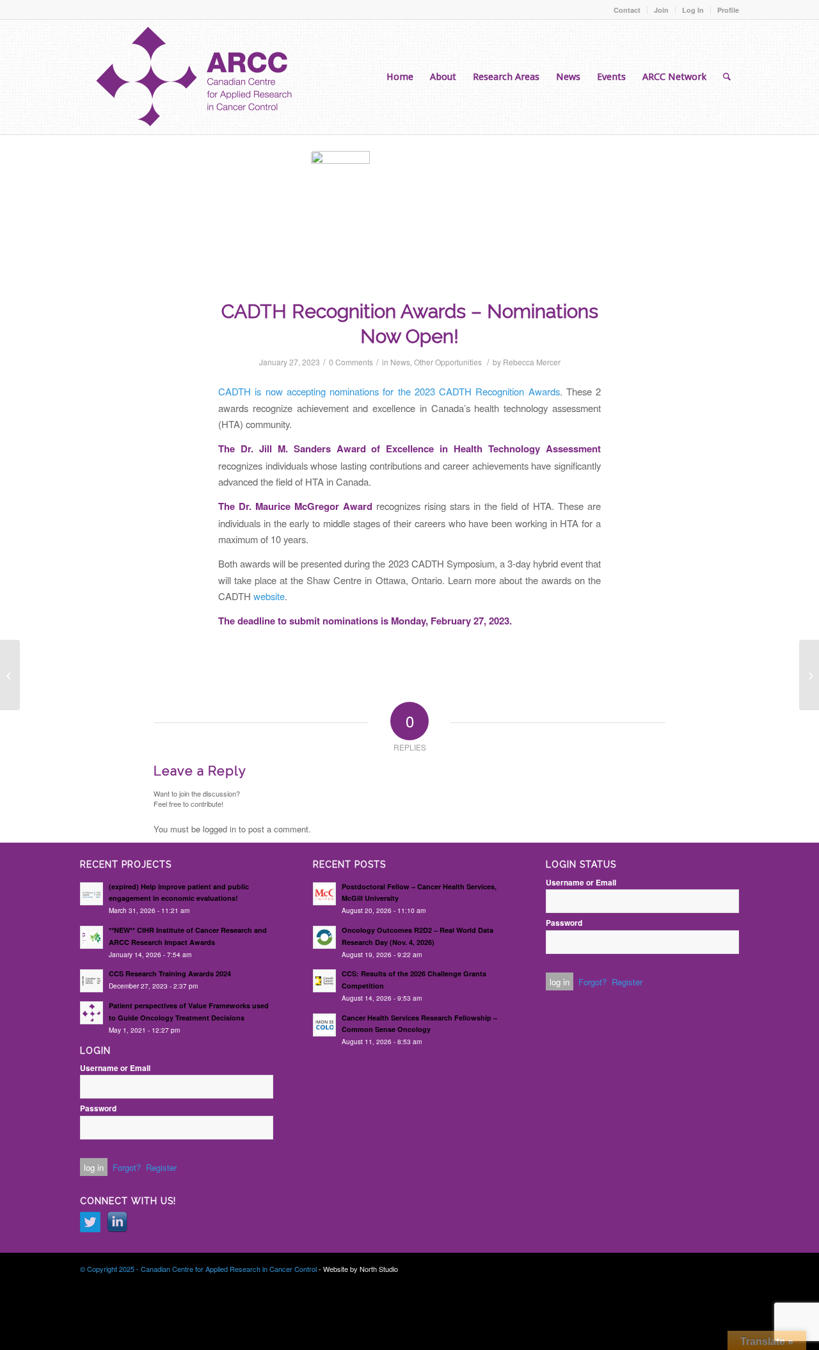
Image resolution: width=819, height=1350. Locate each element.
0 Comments (351, 361)
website (269, 596)
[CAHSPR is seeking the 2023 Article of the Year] (809, 675)
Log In (693, 10)
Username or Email (115, 1068)
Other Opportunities (448, 361)
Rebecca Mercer (532, 361)
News (400, 361)
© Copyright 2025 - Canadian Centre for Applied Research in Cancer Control (198, 1269)
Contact (627, 10)
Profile (728, 10)
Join (661, 10)
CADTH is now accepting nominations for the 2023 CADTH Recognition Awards (389, 391)
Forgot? (127, 1167)
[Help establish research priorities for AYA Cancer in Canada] (10, 675)
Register (161, 1167)
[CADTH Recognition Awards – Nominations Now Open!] (409, 213)
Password (98, 1108)
